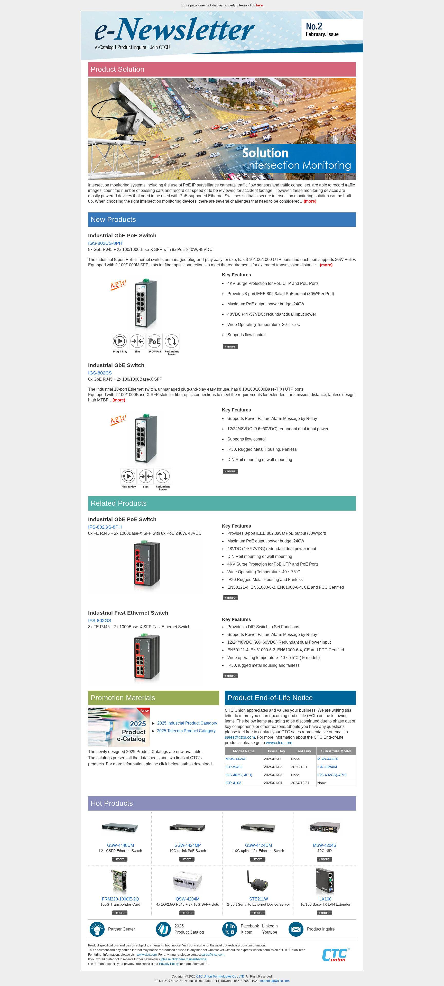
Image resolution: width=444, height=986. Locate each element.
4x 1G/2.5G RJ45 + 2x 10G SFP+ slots (187, 904)
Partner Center (121, 929)
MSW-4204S (324, 845)
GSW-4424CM (258, 845)
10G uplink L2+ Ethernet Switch (258, 851)
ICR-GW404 (327, 767)
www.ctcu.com (279, 742)
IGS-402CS (326, 775)
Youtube (269, 932)
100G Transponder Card (120, 904)
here (259, 5)
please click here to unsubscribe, (184, 959)
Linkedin (270, 926)
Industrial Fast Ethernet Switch (128, 613)
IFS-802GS (99, 620)
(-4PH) (341, 775)
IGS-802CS (100, 372)
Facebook (250, 926)
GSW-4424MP (187, 845)
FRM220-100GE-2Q (120, 899)
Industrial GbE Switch (116, 365)
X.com (246, 932)
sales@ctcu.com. (213, 954)
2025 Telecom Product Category (186, 731)
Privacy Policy (169, 964)
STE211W (258, 899)
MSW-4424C (236, 759)
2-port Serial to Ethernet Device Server (258, 904)
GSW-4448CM (120, 845)
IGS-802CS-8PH (105, 243)
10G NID (325, 851)
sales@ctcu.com (240, 737)
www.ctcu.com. (147, 954)
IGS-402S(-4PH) (239, 775)
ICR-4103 (233, 783)
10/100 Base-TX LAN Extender (325, 904)
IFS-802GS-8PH (105, 527)
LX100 (325, 899)
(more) (310, 201)
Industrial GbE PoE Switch (122, 235)
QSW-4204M (187, 899)
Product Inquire (321, 929)
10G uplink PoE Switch (187, 851)
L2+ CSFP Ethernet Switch (120, 851)
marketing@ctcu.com (275, 981)
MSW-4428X (327, 759)
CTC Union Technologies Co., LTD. (220, 976)
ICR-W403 (234, 767)
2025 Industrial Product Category (187, 723)
